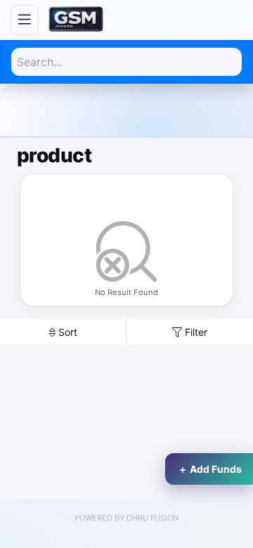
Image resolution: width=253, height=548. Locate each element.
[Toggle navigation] (25, 19)
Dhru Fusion (152, 518)
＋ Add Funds (210, 469)
